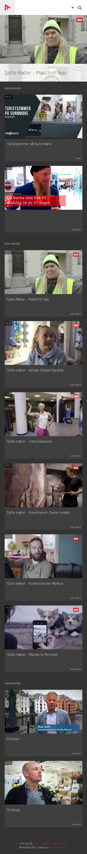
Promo (78, 158)
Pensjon (13, 738)
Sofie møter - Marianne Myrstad (32, 654)
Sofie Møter (76, 314)
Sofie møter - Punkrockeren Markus (35, 583)
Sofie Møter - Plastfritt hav (36, 72)
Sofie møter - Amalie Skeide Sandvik (35, 370)
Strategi (13, 809)
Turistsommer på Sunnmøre (29, 143)
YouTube (50, 843)
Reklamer (77, 229)
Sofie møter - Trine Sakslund (29, 441)
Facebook (39, 843)
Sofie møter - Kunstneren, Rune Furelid (38, 512)
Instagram (61, 843)
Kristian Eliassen (58, 847)
